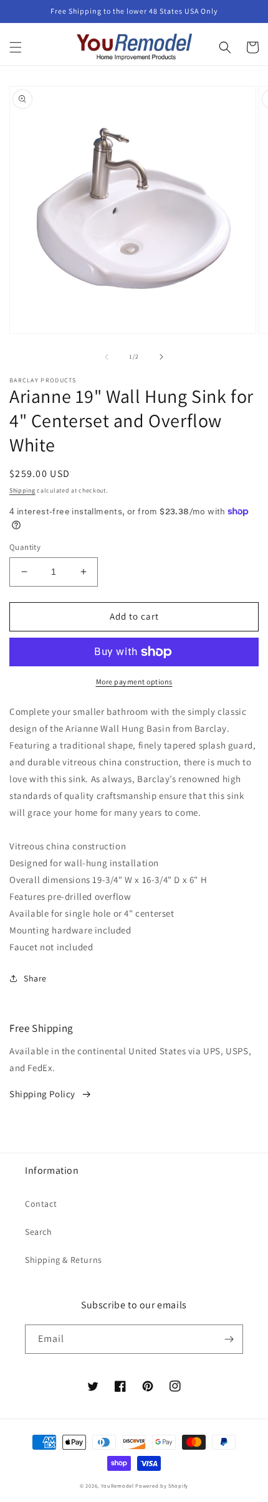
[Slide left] (106, 357)
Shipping (22, 490)
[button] (15, 47)
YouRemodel (117, 1485)
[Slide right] (161, 357)
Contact (41, 1203)
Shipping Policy (42, 1094)
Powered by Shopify (161, 1485)
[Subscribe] (228, 1339)
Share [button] (35, 978)
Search (38, 1231)
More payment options (134, 681)
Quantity (25, 547)
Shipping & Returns (63, 1259)
